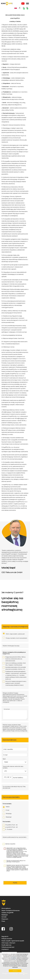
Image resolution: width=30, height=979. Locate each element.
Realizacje (5, 915)
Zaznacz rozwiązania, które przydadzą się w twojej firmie (14, 653)
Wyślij (15, 882)
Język (4, 759)
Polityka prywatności (8, 947)
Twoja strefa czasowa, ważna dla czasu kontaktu (13, 767)
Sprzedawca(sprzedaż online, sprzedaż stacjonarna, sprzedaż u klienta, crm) (15, 668)
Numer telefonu (17, 777)
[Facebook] (4, 930)
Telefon (8, 806)
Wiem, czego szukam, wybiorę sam (15, 634)
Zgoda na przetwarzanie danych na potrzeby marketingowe (16, 861)
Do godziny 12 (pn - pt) (11, 824)
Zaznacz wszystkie (10, 844)
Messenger (9, 817)
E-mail (5, 755)
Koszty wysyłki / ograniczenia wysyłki (13, 940)
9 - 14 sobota (8, 829)
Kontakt (4, 917)
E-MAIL (7, 810)
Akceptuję (15, 970)
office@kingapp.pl (6, 44)
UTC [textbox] (5, 771)
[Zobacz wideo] (22, 3)
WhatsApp (8, 813)
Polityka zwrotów (7, 938)
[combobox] (15, 8)
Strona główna (6, 908)
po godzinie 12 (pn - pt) (11, 827)
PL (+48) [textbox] (6, 777)
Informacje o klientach (8, 943)
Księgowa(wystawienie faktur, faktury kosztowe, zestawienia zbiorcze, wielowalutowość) (15, 658)
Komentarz (7, 709)
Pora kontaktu (6, 821)
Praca (3, 921)
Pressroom (5, 919)
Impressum (5, 949)
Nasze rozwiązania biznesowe (11, 910)
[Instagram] (11, 930)
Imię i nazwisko (8, 749)
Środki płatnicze (6, 945)
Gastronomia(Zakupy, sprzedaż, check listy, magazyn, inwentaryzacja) (15, 664)
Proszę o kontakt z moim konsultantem (16, 638)
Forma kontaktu (7, 803)
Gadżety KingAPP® (7, 912)
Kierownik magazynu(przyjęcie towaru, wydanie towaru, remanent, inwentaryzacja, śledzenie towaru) (15, 683)
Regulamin (5, 936)
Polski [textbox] (15, 8)
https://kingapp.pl (6, 41)
